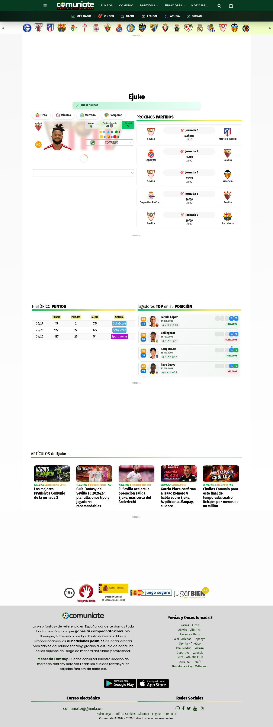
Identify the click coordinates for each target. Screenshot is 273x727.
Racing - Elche (190, 625)
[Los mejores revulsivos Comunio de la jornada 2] (52, 473)
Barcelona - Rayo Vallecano (190, 666)
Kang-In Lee (168, 349)
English (156, 714)
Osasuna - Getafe (190, 662)
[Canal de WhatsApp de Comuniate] (178, 708)
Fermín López (169, 317)
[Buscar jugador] (219, 5)
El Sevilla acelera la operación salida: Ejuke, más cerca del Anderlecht (135, 495)
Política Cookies (125, 714)
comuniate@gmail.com (83, 708)
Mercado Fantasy (53, 659)
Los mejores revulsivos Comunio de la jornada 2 (49, 493)
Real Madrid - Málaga (190, 648)
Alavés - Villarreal (189, 630)
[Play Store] (120, 683)
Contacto (170, 714)
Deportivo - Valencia (190, 653)
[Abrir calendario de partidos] (231, 5)
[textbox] (110, 143)
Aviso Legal (104, 714)
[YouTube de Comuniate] (196, 708)
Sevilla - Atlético (190, 643)
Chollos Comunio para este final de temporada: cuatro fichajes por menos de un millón (220, 497)
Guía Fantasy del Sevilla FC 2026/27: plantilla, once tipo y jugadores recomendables (92, 497)
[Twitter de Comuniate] (189, 708)
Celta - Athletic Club (190, 657)
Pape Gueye (168, 364)
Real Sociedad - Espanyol (189, 639)
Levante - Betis (190, 634)
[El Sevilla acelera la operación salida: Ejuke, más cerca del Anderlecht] (136, 473)
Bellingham (168, 333)
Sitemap (143, 714)
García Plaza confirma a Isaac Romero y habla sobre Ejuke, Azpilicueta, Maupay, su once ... (178, 497)
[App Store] (153, 683)
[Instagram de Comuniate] (202, 708)
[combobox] (110, 142)
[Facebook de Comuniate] (184, 708)
